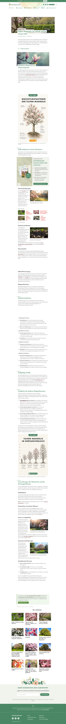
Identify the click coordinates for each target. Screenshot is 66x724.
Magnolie (43, 143)
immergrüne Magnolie (28, 536)
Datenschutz (42, 717)
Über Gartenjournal (52, 7)
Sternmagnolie (23, 400)
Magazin (37, 7)
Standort (24, 190)
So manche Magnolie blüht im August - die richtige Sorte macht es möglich (31, 654)
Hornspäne (27, 276)
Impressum (41, 715)
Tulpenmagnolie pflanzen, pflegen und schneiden (43, 212)
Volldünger (20, 276)
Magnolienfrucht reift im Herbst (17, 669)
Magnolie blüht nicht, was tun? (44, 653)
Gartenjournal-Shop (31, 717)
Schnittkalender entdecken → (23, 602)
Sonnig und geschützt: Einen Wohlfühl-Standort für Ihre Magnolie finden (17, 654)
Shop (44, 7)
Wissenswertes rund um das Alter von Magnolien (45, 638)
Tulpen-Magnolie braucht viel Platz (43, 622)
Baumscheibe (21, 254)
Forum (12, 7)
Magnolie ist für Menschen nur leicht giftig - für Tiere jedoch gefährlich (31, 670)
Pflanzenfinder (28, 7)
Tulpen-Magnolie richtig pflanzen (29, 212)
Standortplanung (38, 379)
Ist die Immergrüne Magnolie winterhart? (17, 637)
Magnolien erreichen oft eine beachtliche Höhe (44, 670)
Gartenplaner (20, 7)
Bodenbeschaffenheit (30, 74)
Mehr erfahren (46, 709)
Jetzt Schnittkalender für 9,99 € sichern (40, 184)
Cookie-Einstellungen (43, 719)
